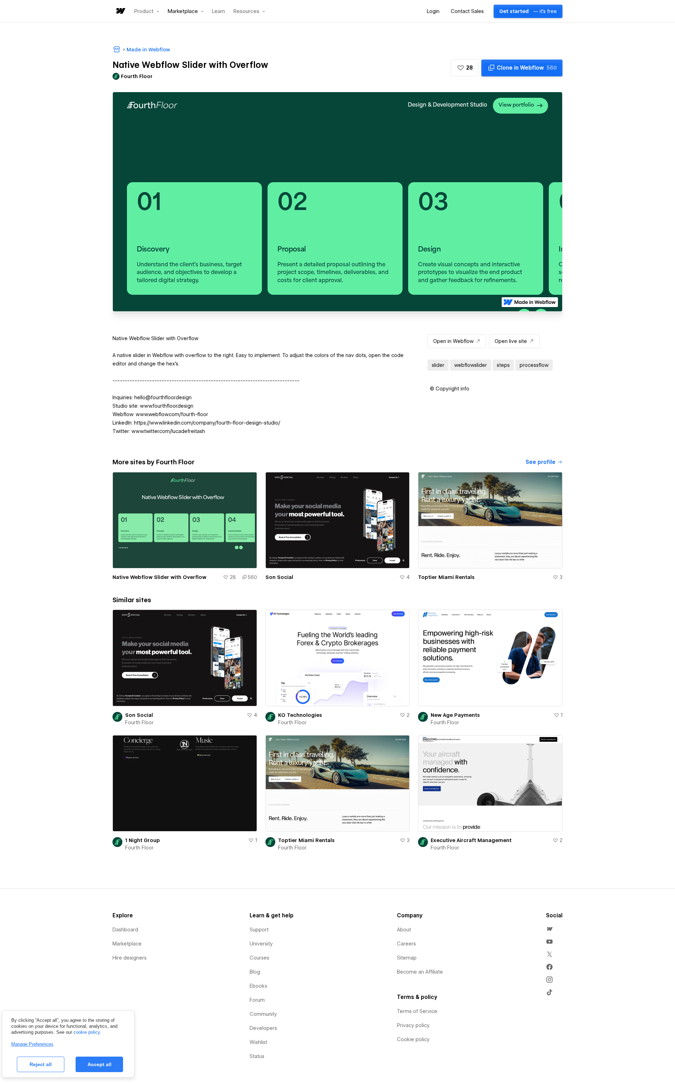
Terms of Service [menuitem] (417, 1011)
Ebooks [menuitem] (258, 986)
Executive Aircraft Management (471, 840)
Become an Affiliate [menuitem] (420, 972)
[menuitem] (549, 928)
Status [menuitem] (257, 1056)
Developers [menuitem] (263, 1028)
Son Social (279, 577)
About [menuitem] (404, 929)
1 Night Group (142, 840)
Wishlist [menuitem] (258, 1042)
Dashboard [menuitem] (125, 929)
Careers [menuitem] (406, 944)
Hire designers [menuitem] (129, 958)
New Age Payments (455, 715)
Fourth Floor (139, 722)
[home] (120, 11)
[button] (146, 11)
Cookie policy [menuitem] (413, 1039)
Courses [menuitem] (259, 958)
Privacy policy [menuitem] (413, 1025)
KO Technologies (300, 715)
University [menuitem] (261, 944)
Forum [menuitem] (257, 1000)
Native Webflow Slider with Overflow (159, 577)
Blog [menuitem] (255, 972)
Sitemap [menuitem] (407, 958)
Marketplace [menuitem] (127, 944)
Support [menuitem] (259, 929)
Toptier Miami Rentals (446, 577)
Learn (218, 11)
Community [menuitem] (263, 1014)
